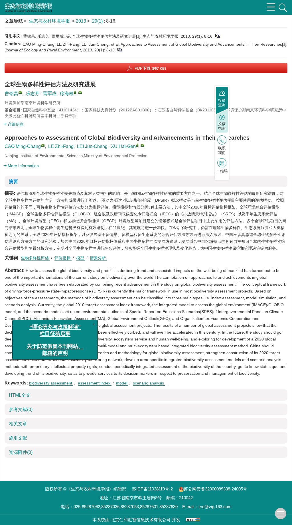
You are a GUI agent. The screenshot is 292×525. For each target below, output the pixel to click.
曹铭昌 (11, 93)
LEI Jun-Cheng (92, 146)
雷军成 (49, 93)
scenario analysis (149, 383)
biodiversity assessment (51, 383)
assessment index (94, 383)
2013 (81, 21)
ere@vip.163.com (215, 506)
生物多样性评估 (35, 258)
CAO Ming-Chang (23, 146)
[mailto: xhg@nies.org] (142, 145)
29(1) (98, 21)
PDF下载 (150, 68)
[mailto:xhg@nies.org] (80, 92)
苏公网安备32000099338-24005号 (215, 488)
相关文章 (18, 423)
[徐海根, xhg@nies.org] (75, 92)
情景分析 (98, 258)
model (122, 383)
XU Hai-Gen (123, 146)
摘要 (13, 181)
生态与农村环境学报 (49, 21)
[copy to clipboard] (119, 49)
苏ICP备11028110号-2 (152, 488)
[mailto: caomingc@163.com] (43, 145)
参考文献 (21, 409)
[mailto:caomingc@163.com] (20, 92)
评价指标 (63, 258)
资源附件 (21, 452)
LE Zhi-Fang (61, 146)
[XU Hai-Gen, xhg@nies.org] (137, 145)
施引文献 (18, 438)
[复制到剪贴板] (217, 35)
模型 (80, 258)
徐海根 (67, 93)
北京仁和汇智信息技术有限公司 (141, 519)
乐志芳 (32, 93)
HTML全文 (20, 395)
